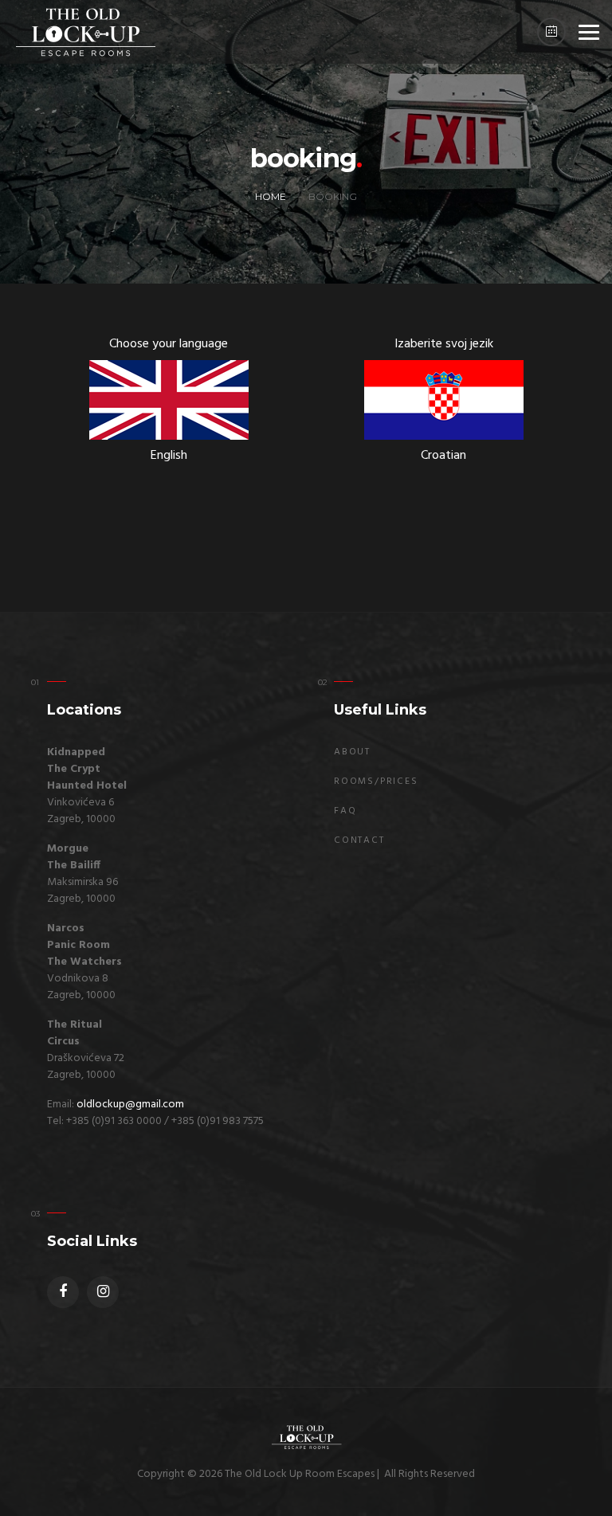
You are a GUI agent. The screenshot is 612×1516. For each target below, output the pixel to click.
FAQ (345, 811)
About (352, 752)
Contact (359, 840)
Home (270, 196)
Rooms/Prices (376, 781)
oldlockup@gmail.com (130, 1104)
